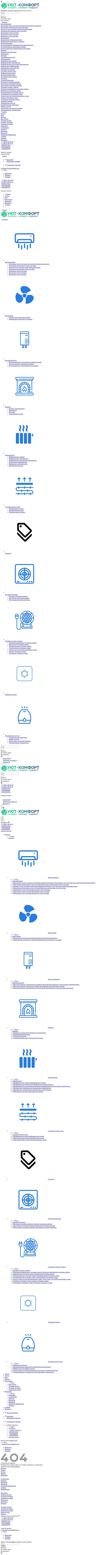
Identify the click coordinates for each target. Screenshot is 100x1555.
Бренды (3, 1473)
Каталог (11, 838)
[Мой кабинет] (2, 797)
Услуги (3, 1472)
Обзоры (3, 1514)
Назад (12, 836)
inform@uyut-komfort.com (10, 168)
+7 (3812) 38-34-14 (7, 142)
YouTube (7, 177)
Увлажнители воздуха (19, 1365)
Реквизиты (4, 1500)
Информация (5, 1489)
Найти (3, 1546)
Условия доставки (7, 1496)
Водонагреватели (18, 983)
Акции (3, 1470)
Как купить (12, 1384)
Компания (12, 1395)
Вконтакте (8, 173)
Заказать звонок (14, 1437)
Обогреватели (17, 1081)
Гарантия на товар (7, 1498)
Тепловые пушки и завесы (21, 1270)
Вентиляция (16, 936)
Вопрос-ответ (5, 1512)
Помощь (3, 1503)
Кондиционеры (17, 881)
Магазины (4, 1493)
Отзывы (3, 1488)
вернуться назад (6, 1466)
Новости (4, 1480)
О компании (5, 1479)
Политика (4, 1502)
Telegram (7, 175)
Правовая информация (8, 1486)
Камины (15, 1031)
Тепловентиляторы (18, 1222)
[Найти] (2, 15)
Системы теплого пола (20, 1134)
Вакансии (4, 1482)
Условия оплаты (6, 1495)
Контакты (4, 1484)
